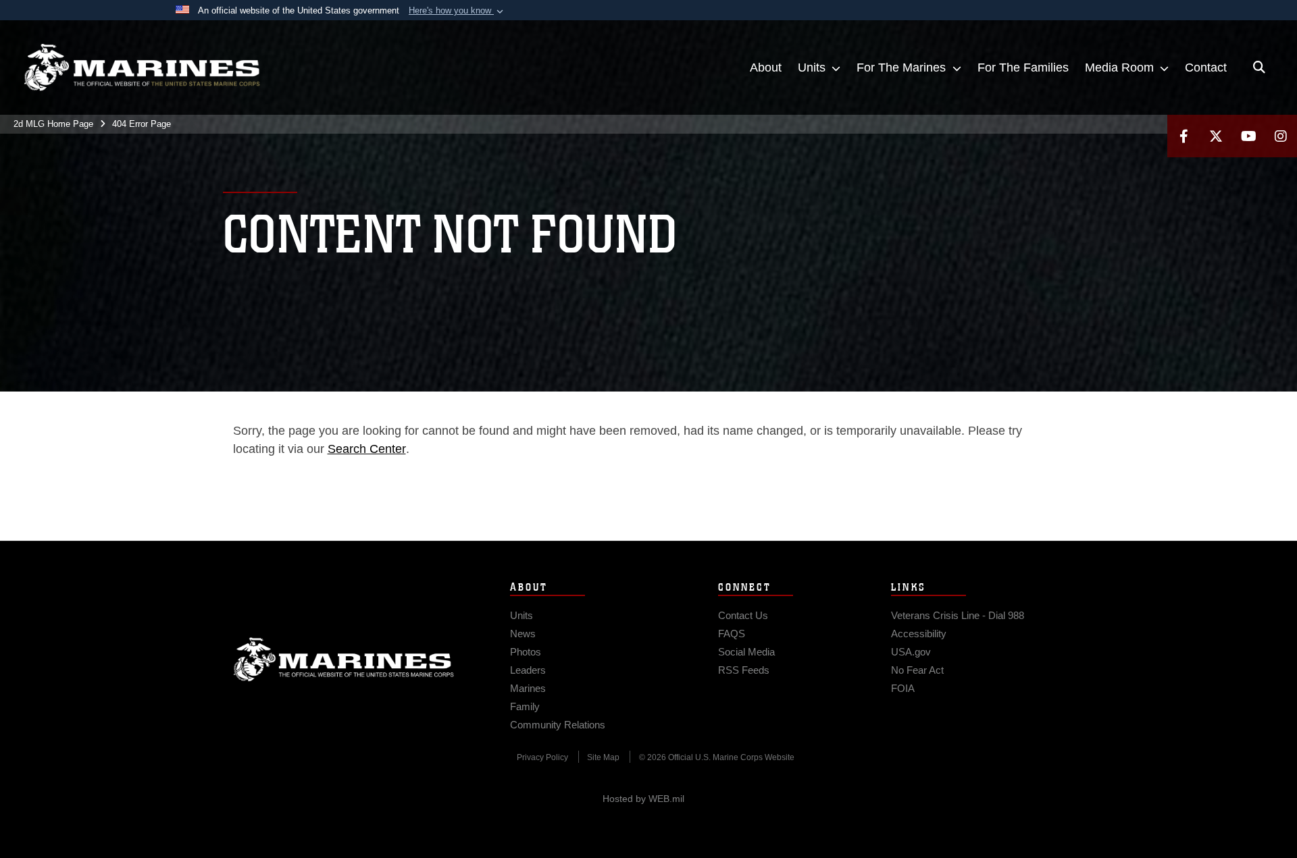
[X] (1216, 136)
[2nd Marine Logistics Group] (142, 67)
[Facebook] (1183, 136)
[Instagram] (1281, 136)
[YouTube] (1248, 136)
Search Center (367, 449)
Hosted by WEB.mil (643, 798)
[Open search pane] (1259, 67)
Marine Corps (344, 659)
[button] (457, 11)
